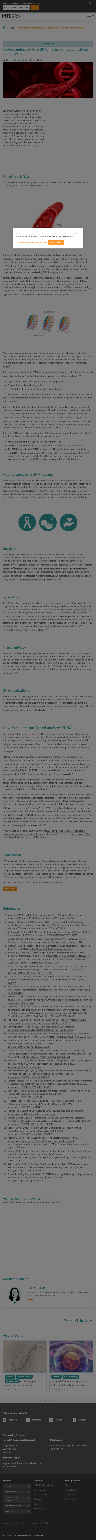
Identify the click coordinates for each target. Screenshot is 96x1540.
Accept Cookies (56, 242)
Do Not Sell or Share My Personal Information (32, 242)
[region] (48, 238)
